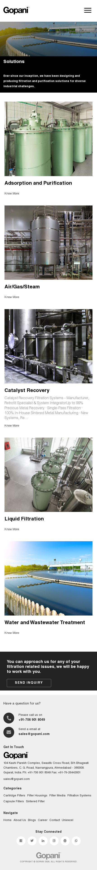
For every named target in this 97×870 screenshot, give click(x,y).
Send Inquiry (29, 683)
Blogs (32, 820)
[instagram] (54, 840)
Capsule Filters (13, 801)
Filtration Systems (79, 795)
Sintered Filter (35, 801)
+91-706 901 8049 (31, 720)
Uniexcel (67, 820)
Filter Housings (37, 795)
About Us (20, 820)
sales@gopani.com (34, 734)
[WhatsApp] (76, 840)
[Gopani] (16, 10)
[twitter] (32, 840)
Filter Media (57, 795)
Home (7, 820)
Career (42, 820)
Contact (54, 820)
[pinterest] (65, 840)
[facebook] (20, 840)
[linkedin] (43, 840)
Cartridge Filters (14, 795)
